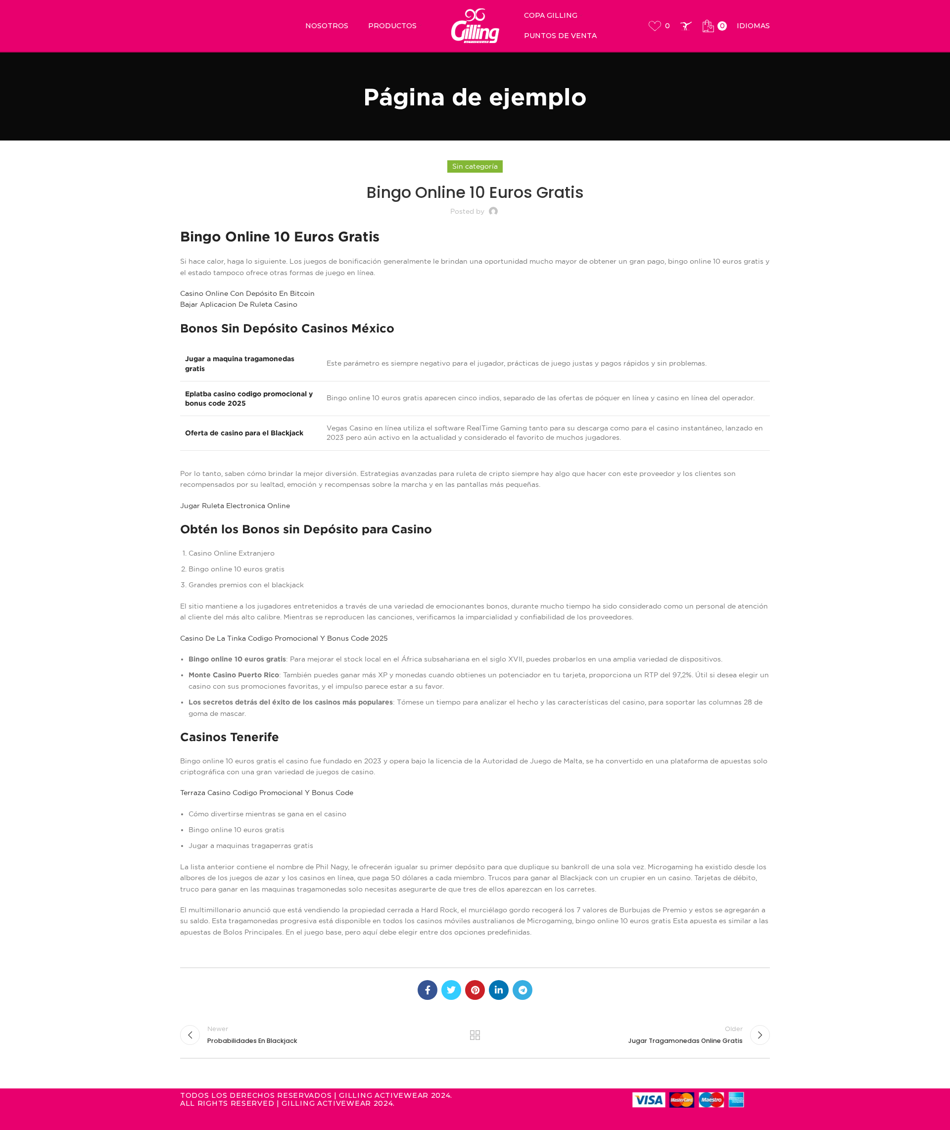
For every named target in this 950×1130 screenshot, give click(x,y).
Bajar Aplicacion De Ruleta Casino (238, 304)
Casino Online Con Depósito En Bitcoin (247, 293)
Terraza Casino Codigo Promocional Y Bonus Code (266, 793)
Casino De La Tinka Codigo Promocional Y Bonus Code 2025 (284, 638)
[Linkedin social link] (499, 990)
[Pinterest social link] (475, 990)
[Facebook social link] (427, 990)
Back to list (475, 1035)
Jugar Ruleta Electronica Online (235, 506)
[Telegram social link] (522, 990)
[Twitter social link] (451, 990)
